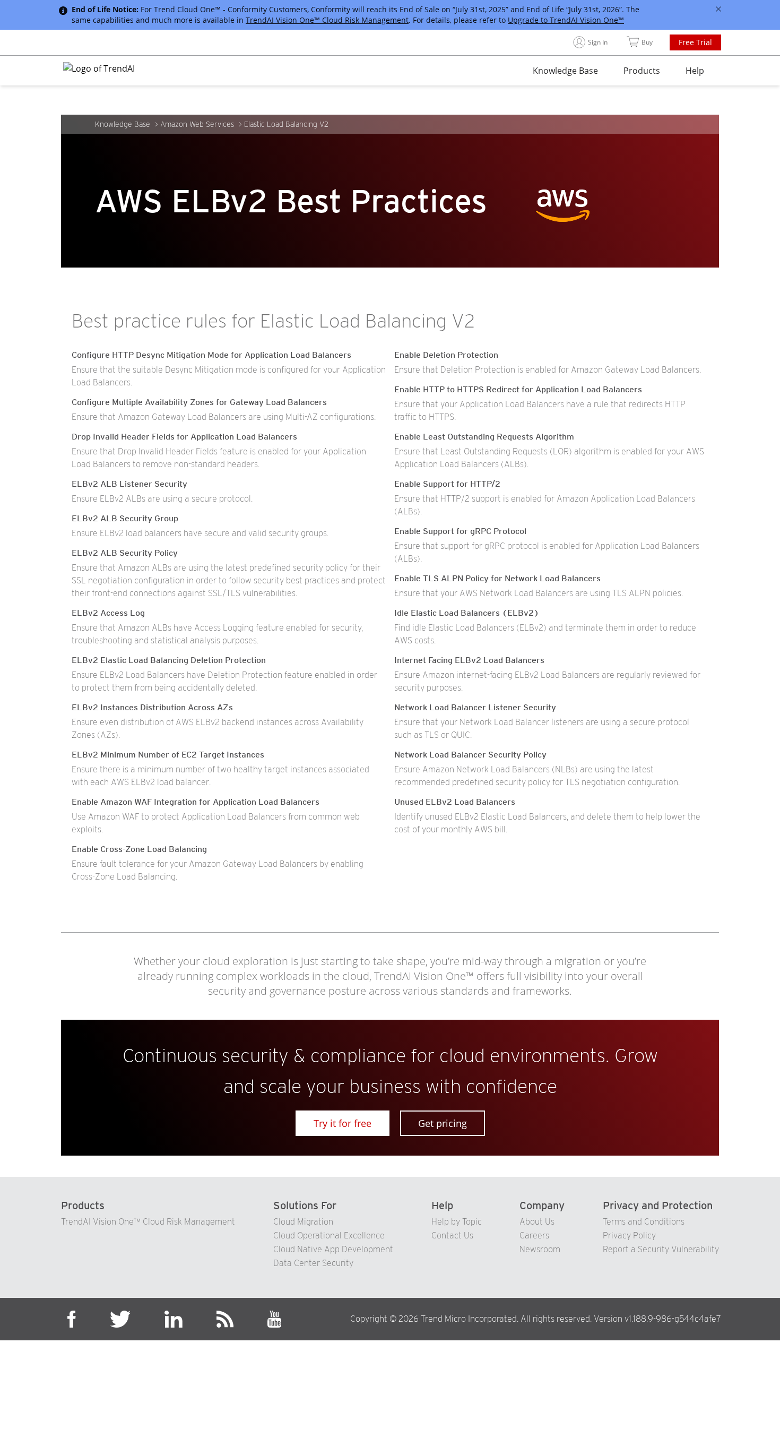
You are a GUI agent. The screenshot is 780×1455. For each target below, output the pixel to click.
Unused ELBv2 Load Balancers (454, 802)
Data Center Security (313, 1263)
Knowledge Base (565, 70)
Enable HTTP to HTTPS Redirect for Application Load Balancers (518, 389)
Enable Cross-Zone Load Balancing (139, 849)
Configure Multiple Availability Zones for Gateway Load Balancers (199, 402)
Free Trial (695, 42)
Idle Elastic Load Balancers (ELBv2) (466, 613)
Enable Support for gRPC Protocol (460, 531)
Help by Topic (456, 1222)
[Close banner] (718, 9)
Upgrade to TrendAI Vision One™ (566, 20)
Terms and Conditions (643, 1222)
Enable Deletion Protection (446, 355)
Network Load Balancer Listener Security (475, 707)
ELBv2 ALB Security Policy (125, 553)
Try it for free (342, 1123)
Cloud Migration (303, 1222)
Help (695, 70)
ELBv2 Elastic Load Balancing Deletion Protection (169, 660)
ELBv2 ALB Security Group (125, 518)
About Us (536, 1222)
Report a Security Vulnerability (661, 1249)
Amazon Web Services (197, 124)
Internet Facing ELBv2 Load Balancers (469, 660)
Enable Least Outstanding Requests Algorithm (484, 437)
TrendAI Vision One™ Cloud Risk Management (327, 20)
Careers (534, 1235)
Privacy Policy (629, 1235)
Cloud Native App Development (333, 1249)
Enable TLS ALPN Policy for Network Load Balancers (497, 578)
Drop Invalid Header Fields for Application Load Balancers (184, 437)
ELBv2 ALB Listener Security (129, 484)
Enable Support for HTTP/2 (447, 484)
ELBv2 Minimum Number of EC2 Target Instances (168, 755)
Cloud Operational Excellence (329, 1235)
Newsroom (539, 1249)
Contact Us (452, 1235)
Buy (647, 42)
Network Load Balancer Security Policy (470, 755)
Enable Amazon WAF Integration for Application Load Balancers (195, 802)
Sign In (598, 42)
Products (641, 70)
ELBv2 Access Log (108, 613)
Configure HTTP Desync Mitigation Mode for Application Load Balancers (211, 355)
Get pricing (442, 1123)
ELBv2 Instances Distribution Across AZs (152, 707)
